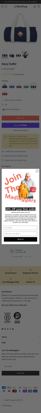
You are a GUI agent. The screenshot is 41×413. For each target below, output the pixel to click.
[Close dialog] (37, 170)
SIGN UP (20, 239)
